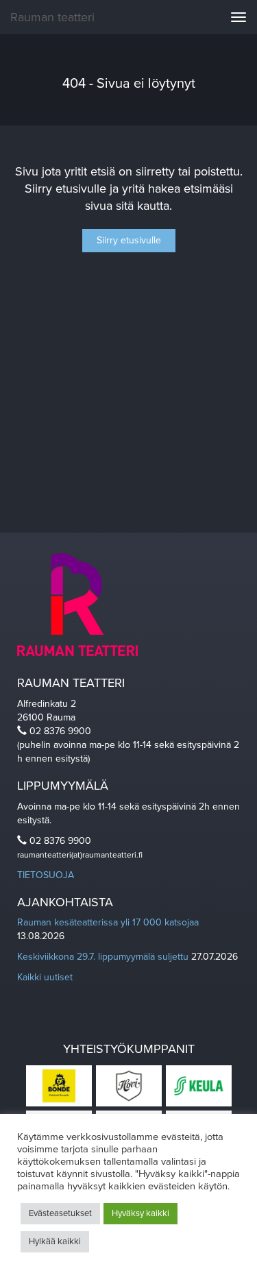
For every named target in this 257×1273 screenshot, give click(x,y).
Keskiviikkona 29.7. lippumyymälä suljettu (102, 956)
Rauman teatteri (52, 17)
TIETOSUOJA (45, 875)
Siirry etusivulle (129, 240)
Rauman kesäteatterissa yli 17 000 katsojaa (108, 922)
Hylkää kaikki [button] (55, 1241)
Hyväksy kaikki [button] (140, 1213)
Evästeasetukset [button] (60, 1213)
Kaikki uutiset (45, 977)
